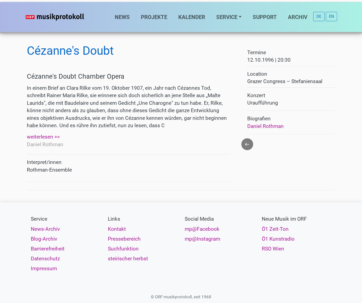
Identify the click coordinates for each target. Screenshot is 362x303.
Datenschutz (45, 259)
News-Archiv (45, 229)
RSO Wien (273, 249)
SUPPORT (265, 17)
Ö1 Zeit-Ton (275, 229)
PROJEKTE (154, 17)
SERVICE (226, 17)
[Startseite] (65, 17)
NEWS (122, 17)
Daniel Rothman (265, 126)
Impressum (44, 268)
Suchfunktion (123, 249)
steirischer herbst (128, 259)
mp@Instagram (202, 239)
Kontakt (117, 229)
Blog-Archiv (44, 239)
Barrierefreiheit (48, 249)
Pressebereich (124, 239)
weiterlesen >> (43, 137)
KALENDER (191, 17)
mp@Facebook (202, 229)
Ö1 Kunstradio (278, 239)
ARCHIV (297, 17)
